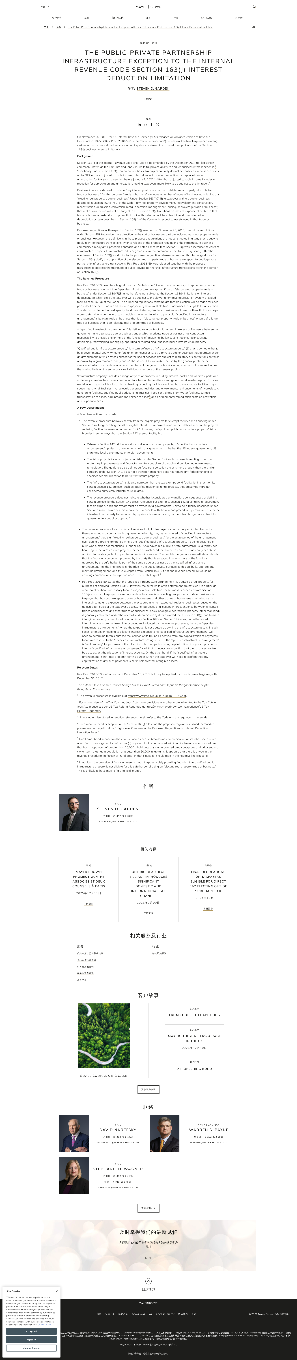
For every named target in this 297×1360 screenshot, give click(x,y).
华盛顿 (197, 1136)
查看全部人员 (148, 1208)
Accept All (31, 1331)
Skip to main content (15, 2)
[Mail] (145, 125)
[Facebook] (151, 125)
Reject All (31, 1339)
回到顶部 (148, 1289)
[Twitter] (157, 125)
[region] (31, 1322)
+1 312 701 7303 (123, 1136)
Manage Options (31, 1348)
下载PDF (148, 98)
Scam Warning (142, 1314)
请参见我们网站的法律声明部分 (171, 1338)
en (253, 26)
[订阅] (148, 1258)
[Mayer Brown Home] (148, 7)
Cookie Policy (44, 1324)
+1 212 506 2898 (121, 1182)
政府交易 (82, 980)
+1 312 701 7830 (123, 816)
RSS (194, 1314)
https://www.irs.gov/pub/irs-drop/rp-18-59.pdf (157, 696)
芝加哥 (106, 816)
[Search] (254, 7)
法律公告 (110, 1314)
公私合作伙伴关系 (86, 960)
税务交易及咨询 (85, 966)
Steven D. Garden (153, 88)
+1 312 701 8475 (123, 1176)
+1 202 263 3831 (214, 1136)
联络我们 (183, 1314)
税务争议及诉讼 (85, 973)
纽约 (106, 1182)
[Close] (56, 1291)
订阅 (99, 1314)
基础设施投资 (159, 953)
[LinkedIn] (139, 125)
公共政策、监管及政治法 (90, 953)
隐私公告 (123, 1314)
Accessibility (165, 1314)
